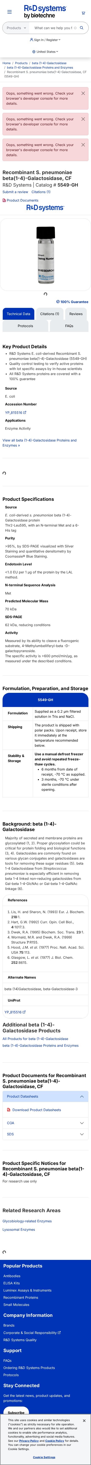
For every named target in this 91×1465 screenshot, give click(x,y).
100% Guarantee (74, 302)
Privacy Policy (29, 1440)
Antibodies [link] (11, 1276)
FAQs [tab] (69, 326)
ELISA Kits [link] (11, 1283)
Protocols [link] (11, 1375)
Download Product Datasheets (36, 1110)
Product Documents (22, 200)
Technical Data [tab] (18, 314)
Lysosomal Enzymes (19, 1229)
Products (21, 63)
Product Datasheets (22, 1096)
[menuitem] (7, 63)
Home (7, 63)
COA (10, 1123)
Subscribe (16, 1413)
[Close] (83, 93)
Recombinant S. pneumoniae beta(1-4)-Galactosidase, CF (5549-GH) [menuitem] (45, 74)
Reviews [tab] (76, 314)
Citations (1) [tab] (49, 314)
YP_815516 (13, 412)
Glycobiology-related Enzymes (27, 1221)
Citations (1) (41, 192)
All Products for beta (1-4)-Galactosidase (35, 1039)
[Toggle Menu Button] (9, 11)
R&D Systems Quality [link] (20, 1340)
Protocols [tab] (25, 326)
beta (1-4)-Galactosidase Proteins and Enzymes (40, 67)
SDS (10, 1134)
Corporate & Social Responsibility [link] (30, 1333)
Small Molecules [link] (16, 1305)
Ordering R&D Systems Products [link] (29, 1368)
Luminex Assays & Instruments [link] (27, 1290)
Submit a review (15, 192)
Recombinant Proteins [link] (20, 1297)
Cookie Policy (54, 1440)
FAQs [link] (7, 1360)
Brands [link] (8, 1325)
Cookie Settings (44, 1457)
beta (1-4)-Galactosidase (49, 63)
